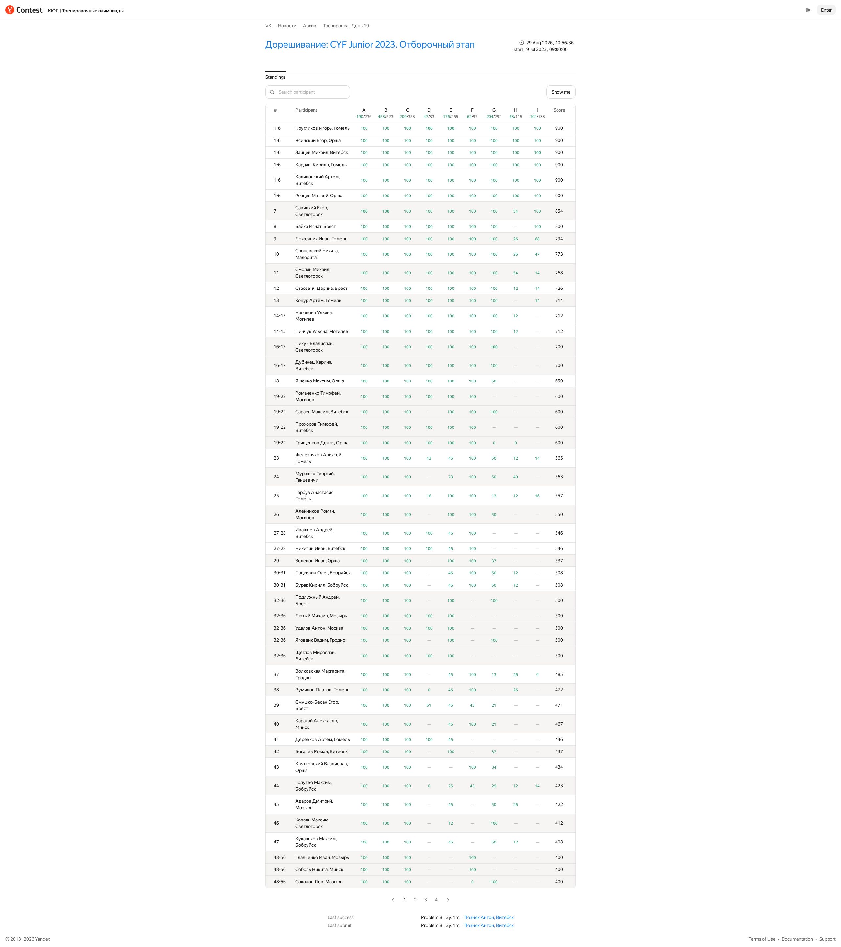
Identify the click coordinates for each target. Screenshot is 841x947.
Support (827, 939)
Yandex (42, 939)
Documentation (797, 939)
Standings (275, 77)
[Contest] (24, 9)
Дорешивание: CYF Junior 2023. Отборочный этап (370, 44)
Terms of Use (762, 939)
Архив (309, 25)
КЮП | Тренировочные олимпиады (86, 10)
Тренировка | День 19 (346, 25)
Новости (287, 25)
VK (268, 25)
